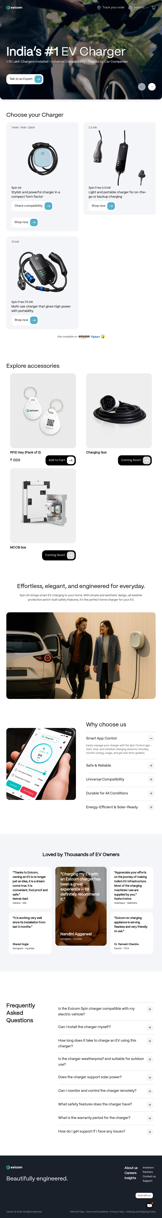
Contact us (149, 1176)
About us (131, 1168)
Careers (131, 1173)
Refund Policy (77, 1212)
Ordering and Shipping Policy (141, 1212)
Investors (148, 1168)
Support (147, 1181)
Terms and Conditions (97, 1212)
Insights (130, 1178)
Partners (148, 1172)
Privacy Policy (117, 1212)
